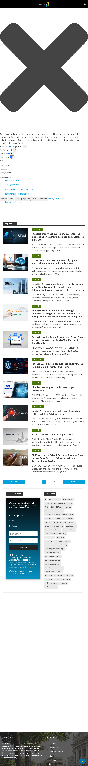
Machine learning (61, 545)
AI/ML (51, 499)
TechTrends (59, 579)
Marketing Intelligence (52, 560)
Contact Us (53, 747)
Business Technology (52, 518)
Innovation (48, 545)
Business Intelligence (52, 515)
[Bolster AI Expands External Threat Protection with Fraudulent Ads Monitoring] (15, 413)
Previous (14, 482)
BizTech (36, 256)
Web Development (51, 583)
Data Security (49, 537)
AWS (46, 507)
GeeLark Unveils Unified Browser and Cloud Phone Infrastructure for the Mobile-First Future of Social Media (58, 340)
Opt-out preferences (13, 202)
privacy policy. (29, 567)
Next (73, 482)
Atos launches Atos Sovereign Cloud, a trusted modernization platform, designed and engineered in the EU (58, 236)
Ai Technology (68, 499)
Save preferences (39, 199)
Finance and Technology (53, 541)
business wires (68, 518)
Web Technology (51, 587)
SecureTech (37, 359)
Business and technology (54, 511)
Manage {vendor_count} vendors (19, 189)
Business (68, 507)
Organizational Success (53, 572)
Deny (11, 199)
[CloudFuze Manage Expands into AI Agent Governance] (15, 389)
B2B (52, 507)
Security (70, 575)
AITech (58, 499)
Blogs (51, 764)
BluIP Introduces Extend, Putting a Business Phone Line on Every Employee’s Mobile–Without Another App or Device (58, 458)
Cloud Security (71, 526)
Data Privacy (61, 534)
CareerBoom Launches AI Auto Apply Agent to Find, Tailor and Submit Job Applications (56, 262)
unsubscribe (14, 573)
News (51, 756)
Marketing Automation (52, 556)
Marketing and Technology (54, 549)
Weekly (13, 526)
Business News (67, 515)
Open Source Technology (54, 568)
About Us (53, 743)
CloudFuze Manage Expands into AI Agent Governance (53, 389)
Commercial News (69, 530)
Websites (64, 583)
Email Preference (56, 752)
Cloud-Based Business (53, 522)
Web (68, 579)
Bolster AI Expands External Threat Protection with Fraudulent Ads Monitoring (56, 412)
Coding (57, 530)
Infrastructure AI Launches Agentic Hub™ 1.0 (55, 434)
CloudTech (37, 229)
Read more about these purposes (19, 194)
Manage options (12, 180)
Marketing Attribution (52, 552)
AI (45, 499)
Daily (12, 521)
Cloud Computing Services (54, 526)
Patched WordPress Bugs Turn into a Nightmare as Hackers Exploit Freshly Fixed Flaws (58, 365)
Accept (4, 199)
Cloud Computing (69, 522)
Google (67, 541)
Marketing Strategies (52, 564)
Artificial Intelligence (65, 503)
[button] (44, 68)
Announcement (50, 503)
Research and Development (54, 575)
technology (49, 579)
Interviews (53, 760)
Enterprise (60, 537)
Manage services (12, 184)
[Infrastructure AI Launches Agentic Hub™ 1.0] (15, 436)
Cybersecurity (50, 534)
